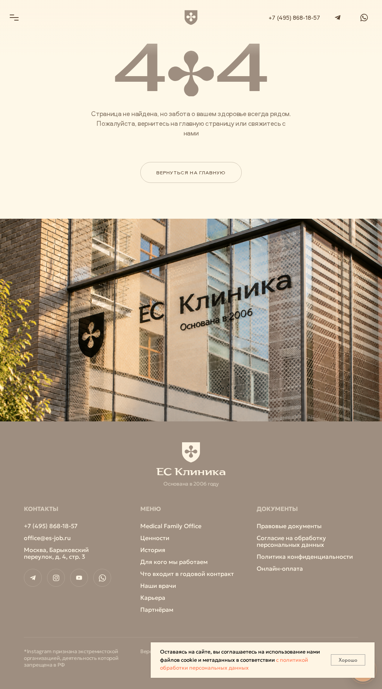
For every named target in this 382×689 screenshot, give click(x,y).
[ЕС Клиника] (191, 17)
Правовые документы (289, 526)
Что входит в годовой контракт (187, 573)
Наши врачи (158, 585)
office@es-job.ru (47, 537)
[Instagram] (56, 578)
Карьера (152, 597)
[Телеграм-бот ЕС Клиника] (337, 17)
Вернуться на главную (191, 172)
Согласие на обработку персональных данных (291, 541)
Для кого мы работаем (174, 561)
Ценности (154, 537)
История (152, 549)
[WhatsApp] (364, 17)
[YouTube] (79, 578)
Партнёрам (156, 609)
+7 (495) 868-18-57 (294, 17)
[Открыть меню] (14, 17)
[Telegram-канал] (33, 578)
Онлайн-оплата (280, 568)
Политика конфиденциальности (305, 556)
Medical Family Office (170, 526)
